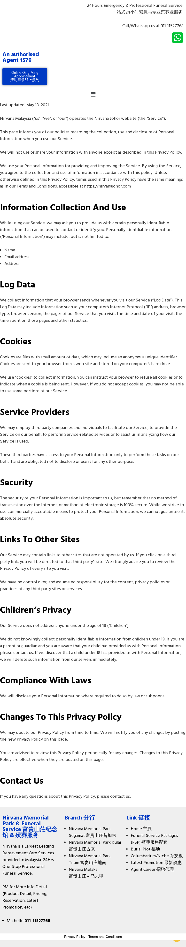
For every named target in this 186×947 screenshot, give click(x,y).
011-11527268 (172, 26)
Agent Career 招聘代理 (152, 869)
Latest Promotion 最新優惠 (156, 862)
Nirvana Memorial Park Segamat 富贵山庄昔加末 (92, 832)
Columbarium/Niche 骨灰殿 (157, 856)
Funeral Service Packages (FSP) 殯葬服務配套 (154, 839)
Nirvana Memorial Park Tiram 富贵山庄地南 (90, 859)
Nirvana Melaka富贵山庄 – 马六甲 (86, 873)
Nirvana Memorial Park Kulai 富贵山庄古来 (95, 846)
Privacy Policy (74, 937)
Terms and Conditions (105, 937)
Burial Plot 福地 (145, 849)
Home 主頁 (141, 829)
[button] (93, 94)
